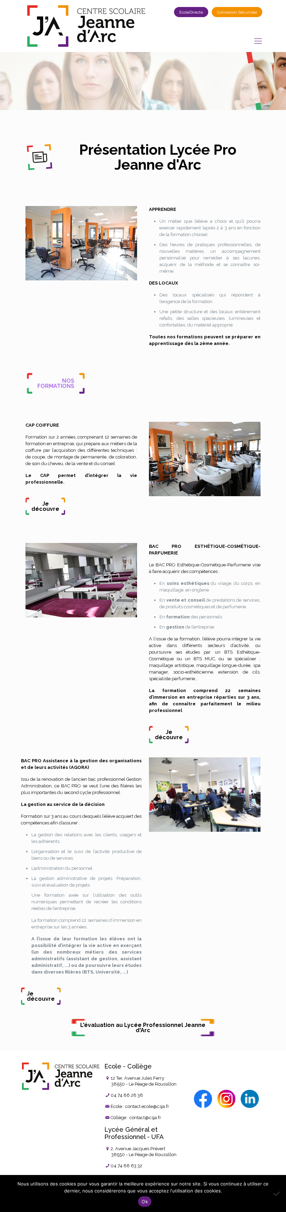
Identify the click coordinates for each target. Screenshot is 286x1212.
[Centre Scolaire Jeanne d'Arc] (86, 26)
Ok (145, 1201)
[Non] (277, 1193)
